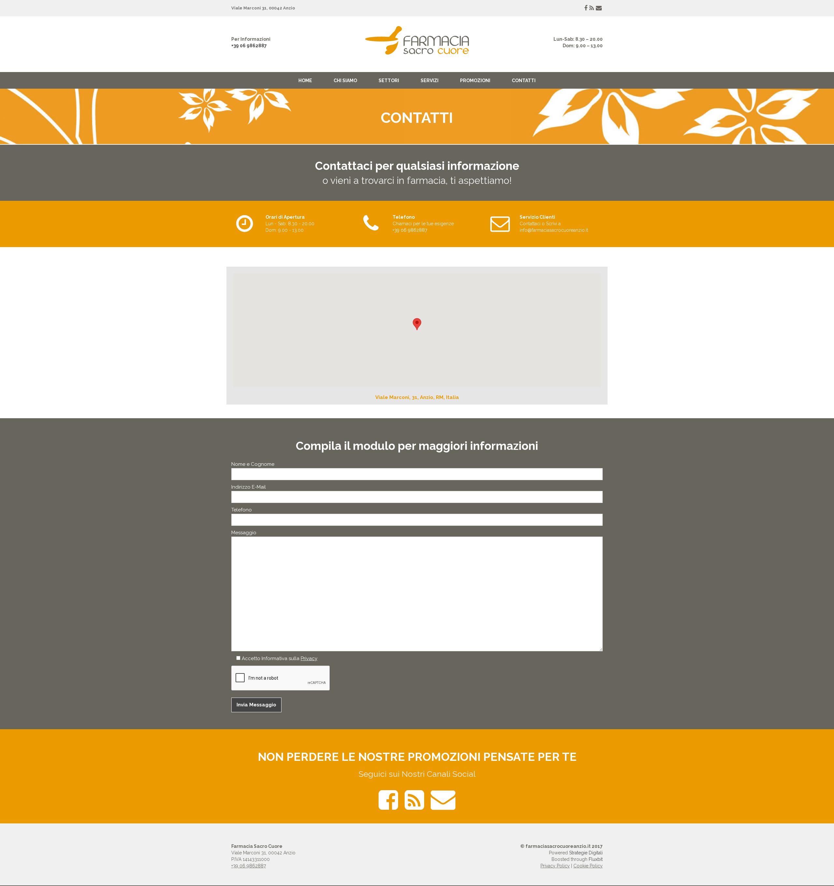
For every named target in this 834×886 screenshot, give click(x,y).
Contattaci (530, 223)
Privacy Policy (555, 865)
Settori (389, 80)
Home (305, 80)
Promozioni (475, 80)
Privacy (309, 658)
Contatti (524, 80)
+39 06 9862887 (249, 45)
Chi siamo (345, 80)
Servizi (430, 80)
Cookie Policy (588, 865)
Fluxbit (596, 859)
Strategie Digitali (586, 852)
